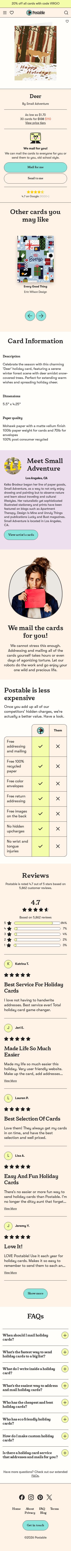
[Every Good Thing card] (35, 259)
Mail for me (35, 167)
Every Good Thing (35, 286)
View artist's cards (21, 534)
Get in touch (35, 1525)
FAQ (42, 1508)
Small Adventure (38, 103)
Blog (43, 1512)
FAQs (35, 1476)
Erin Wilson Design (35, 292)
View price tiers (35, 123)
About (30, 1508)
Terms (54, 1508)
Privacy (30, 1512)
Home (16, 1508)
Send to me (35, 178)
